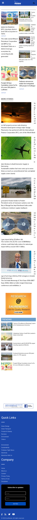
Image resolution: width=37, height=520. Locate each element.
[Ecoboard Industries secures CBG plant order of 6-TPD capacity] (6, 353)
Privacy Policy (5, 476)
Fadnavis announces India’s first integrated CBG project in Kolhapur (27, 83)
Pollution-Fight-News (7, 450)
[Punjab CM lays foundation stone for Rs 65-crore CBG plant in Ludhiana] (6, 363)
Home (3, 468)
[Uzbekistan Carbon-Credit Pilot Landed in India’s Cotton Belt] (6, 333)
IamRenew (9, 518)
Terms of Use (5, 479)
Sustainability (5, 447)
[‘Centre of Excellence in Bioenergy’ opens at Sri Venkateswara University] (6, 323)
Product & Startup (6, 431)
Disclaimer (4, 481)
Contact (3, 473)
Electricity (4, 453)
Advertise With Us (6, 455)
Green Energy (5, 426)
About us (4, 471)
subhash (3, 36)
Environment (5, 437)
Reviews (4, 434)
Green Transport (6, 429)
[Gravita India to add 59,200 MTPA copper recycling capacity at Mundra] (6, 343)
